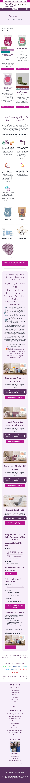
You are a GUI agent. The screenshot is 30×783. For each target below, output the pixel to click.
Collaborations (15, 692)
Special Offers (15, 728)
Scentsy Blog (15, 756)
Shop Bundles (11, 574)
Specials (15, 706)
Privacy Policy (6, 776)
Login (15, 734)
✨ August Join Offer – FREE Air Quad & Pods (15, 1)
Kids (15, 702)
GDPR (20, 776)
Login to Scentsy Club (15, 732)
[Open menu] (26, 9)
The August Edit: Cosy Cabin (15, 552)
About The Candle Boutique (15, 763)
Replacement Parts (15, 718)
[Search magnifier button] (2, 9)
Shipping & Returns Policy (15, 730)
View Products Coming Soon (15, 606)
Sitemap (10, 777)
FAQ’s (15, 725)
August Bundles (10, 570)
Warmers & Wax (15, 688)
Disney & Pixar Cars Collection (15, 587)
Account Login (18, 777)
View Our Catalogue (15, 716)
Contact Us (15, 758)
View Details (8, 68)
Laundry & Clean (15, 699)
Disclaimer (14, 776)
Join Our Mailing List (15, 760)
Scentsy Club (15, 723)
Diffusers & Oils (15, 690)
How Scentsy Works (15, 721)
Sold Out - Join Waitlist (22, 68)
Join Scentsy (11, 647)
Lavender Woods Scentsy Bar (8, 88)
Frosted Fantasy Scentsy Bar (22, 49)
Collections (15, 695)
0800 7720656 (15, 753)
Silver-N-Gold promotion (14, 556)
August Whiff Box (12, 551)
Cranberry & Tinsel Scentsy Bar (7, 55)
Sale (15, 704)
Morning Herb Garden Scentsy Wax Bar (22, 91)
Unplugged (15, 697)
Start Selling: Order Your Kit (15, 714)
